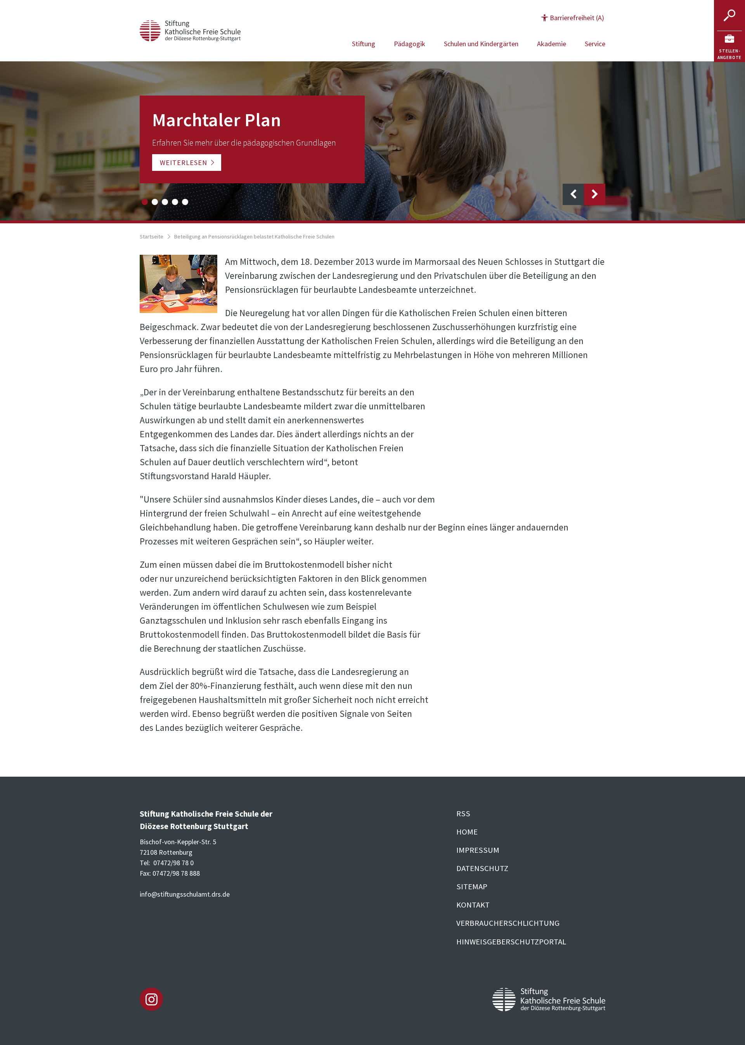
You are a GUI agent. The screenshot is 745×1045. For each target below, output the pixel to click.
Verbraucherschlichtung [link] (508, 923)
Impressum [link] (477, 850)
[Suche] (729, 15)
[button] (572, 17)
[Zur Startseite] (190, 30)
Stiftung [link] (363, 43)
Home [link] (467, 832)
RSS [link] (463, 814)
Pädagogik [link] (409, 43)
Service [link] (595, 43)
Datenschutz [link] (482, 868)
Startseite (151, 236)
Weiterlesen (183, 162)
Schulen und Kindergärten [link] (481, 43)
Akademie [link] (551, 43)
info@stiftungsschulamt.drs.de (185, 894)
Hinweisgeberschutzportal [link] (511, 942)
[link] (729, 46)
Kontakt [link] (473, 905)
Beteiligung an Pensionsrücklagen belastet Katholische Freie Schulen (254, 236)
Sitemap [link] (471, 887)
